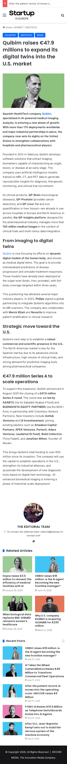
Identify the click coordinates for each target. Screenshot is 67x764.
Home (8, 27)
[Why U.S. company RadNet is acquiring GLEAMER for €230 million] (49, 604)
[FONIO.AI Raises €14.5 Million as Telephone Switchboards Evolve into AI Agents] (12, 711)
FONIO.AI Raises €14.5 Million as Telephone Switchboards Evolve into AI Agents (43, 710)
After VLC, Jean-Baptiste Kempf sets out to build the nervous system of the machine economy (43, 729)
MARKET (19, 27)
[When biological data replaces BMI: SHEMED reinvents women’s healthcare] (17, 603)
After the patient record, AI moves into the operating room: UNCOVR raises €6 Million (43, 691)
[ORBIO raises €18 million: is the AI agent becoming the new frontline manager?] (49, 564)
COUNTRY (10, 35)
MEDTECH (31, 27)
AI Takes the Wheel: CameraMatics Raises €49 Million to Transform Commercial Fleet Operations (44, 670)
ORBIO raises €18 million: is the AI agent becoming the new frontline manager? (49, 581)
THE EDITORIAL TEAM (33, 526)
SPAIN (40, 35)
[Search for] (62, 16)
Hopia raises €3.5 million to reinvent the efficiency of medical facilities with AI (17, 581)
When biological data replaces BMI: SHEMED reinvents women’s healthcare (17, 619)
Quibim (46, 113)
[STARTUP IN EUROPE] (22, 15)
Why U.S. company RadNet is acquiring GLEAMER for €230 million (48, 621)
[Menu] (4, 16)
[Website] (33, 541)
